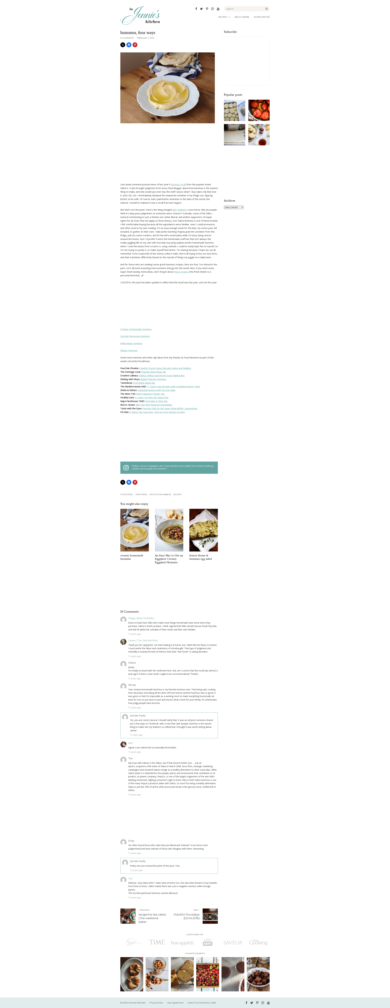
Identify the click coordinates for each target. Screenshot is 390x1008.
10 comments (127, 38)
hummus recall (178, 184)
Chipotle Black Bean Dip (153, 371)
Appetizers (141, 494)
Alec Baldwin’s (180, 209)
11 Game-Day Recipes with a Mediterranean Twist (173, 386)
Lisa (130, 878)
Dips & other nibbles (160, 494)
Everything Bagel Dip (144, 382)
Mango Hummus (129, 350)
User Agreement (175, 1002)
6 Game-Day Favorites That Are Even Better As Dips (157, 412)
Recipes (222, 17)
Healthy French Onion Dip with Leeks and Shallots (165, 368)
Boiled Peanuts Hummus (153, 379)
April (130, 743)
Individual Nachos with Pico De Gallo (156, 390)
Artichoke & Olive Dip (156, 401)
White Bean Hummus (131, 343)
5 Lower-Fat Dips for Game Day (151, 397)
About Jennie (242, 17)
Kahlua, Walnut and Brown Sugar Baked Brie (162, 375)
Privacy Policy (156, 1002)
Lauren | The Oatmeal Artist (143, 640)
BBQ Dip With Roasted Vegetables (154, 404)
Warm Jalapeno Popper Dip (150, 393)
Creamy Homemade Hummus (136, 329)
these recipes (181, 271)
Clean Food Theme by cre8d (201, 1002)
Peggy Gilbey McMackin (141, 618)
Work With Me (262, 17)
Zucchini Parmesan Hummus (135, 336)
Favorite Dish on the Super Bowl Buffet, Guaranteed (170, 408)
